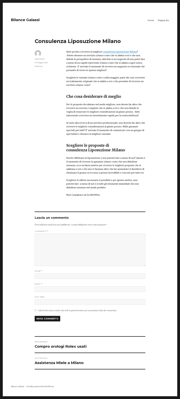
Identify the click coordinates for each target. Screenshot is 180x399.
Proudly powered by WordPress (40, 386)
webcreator (40, 59)
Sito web (39, 297)
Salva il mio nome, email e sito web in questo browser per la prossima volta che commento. (77, 310)
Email (38, 284)
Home (151, 20)
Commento (41, 231)
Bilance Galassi (25, 20)
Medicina (39, 66)
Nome (38, 271)
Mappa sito (163, 20)
